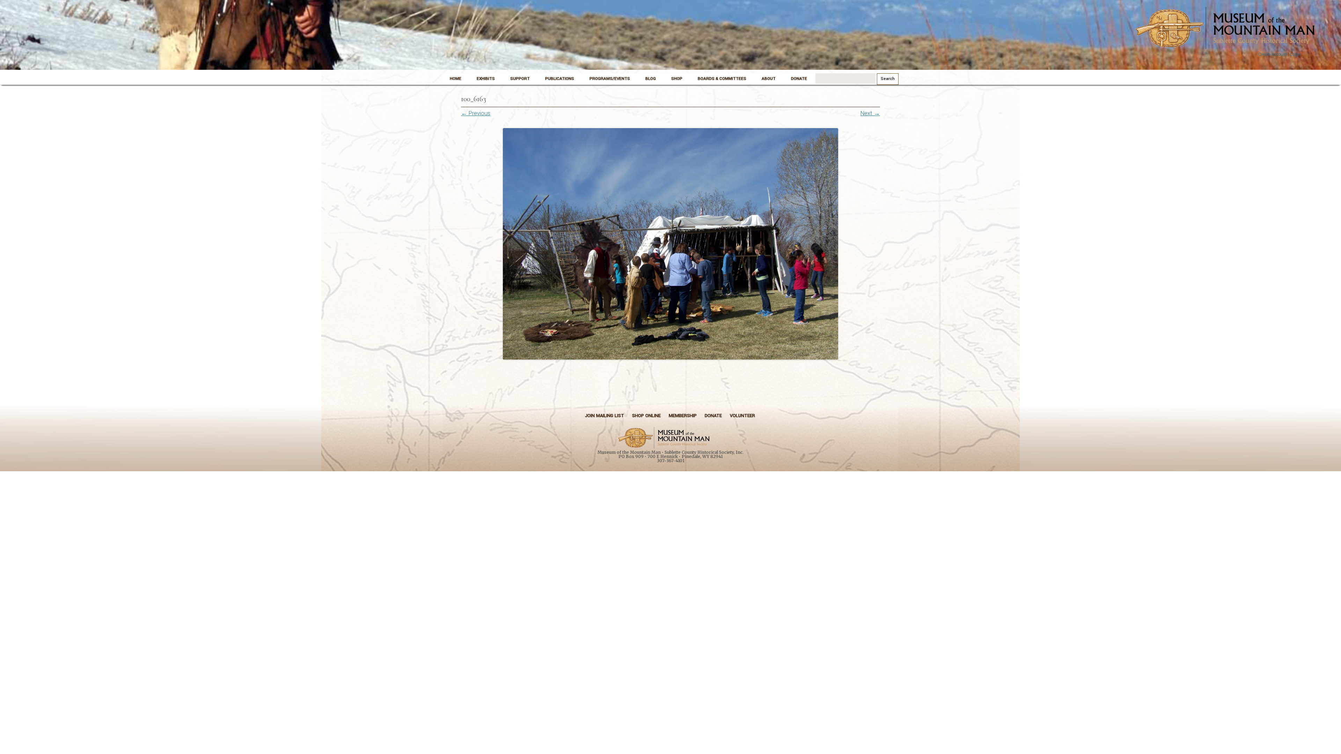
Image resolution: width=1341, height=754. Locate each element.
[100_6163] (670, 244)
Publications (559, 79)
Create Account (1272, 54)
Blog (650, 79)
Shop (676, 79)
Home (455, 79)
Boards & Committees (722, 79)
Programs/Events (609, 79)
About (769, 79)
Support (520, 79)
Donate (799, 79)
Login (1295, 54)
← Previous (475, 113)
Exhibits (486, 79)
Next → (870, 113)
